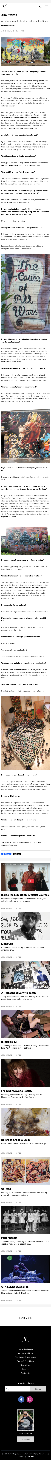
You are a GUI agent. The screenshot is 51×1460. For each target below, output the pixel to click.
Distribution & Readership (25, 1357)
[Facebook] (21, 1399)
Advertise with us (25, 1353)
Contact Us (25, 1373)
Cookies (25, 1369)
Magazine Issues (25, 1349)
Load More (25, 1318)
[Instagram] (29, 1399)
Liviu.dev (30, 1456)
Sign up (38, 1389)
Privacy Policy (25, 1365)
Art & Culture (7, 31)
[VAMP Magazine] (4, 7)
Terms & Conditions (25, 1361)
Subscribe (25, 1439)
